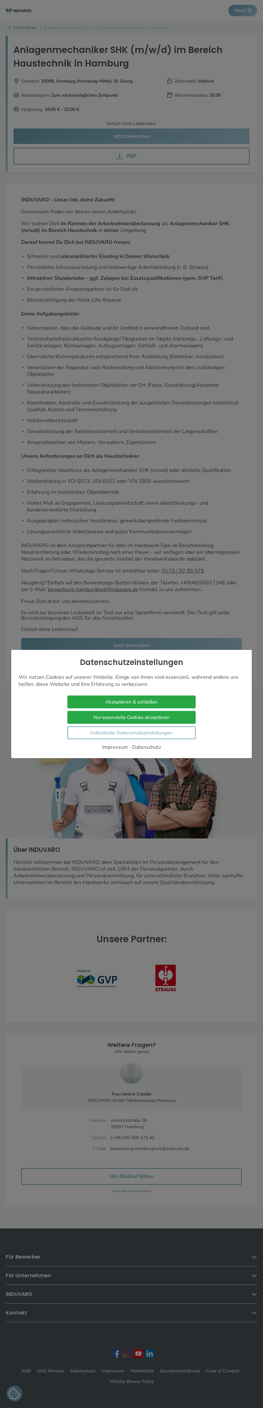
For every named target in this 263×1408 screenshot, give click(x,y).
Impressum (115, 747)
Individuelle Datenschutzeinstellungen (131, 733)
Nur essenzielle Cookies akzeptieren (131, 717)
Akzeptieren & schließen (132, 702)
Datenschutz (146, 747)
